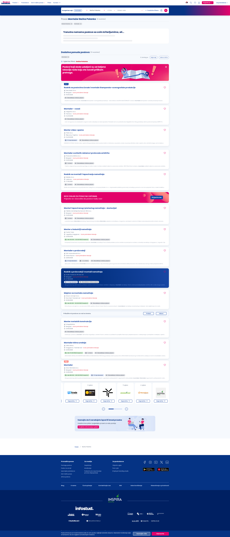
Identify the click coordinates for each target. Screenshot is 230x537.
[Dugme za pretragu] (165, 10)
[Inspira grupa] (147, 393)
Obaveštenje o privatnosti (160, 485)
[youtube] (156, 462)
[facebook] (144, 462)
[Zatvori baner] (166, 66)
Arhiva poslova (65, 477)
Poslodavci (25, 3)
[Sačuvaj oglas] (165, 87)
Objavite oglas (116, 465)
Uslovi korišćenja (136, 485)
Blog (62, 485)
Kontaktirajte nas (104, 485)
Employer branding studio (120, 471)
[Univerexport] (112, 393)
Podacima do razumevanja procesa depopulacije (92, 472)
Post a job (115, 468)
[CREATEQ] (165, 393)
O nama (73, 485)
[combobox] (74, 10)
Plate (49, 3)
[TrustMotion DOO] (94, 393)
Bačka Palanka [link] (86, 447)
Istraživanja (87, 468)
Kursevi (55, 3)
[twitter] (161, 462)
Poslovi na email (66, 468)
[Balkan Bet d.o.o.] (76, 393)
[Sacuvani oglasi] (195, 2)
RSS (120, 485)
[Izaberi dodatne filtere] (161, 10)
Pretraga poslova (66, 465)
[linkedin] (167, 462)
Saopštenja (87, 465)
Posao (77, 447)
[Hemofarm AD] (129, 393)
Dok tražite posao (66, 474)
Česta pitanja (87, 485)
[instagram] (150, 462)
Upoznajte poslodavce (68, 471)
